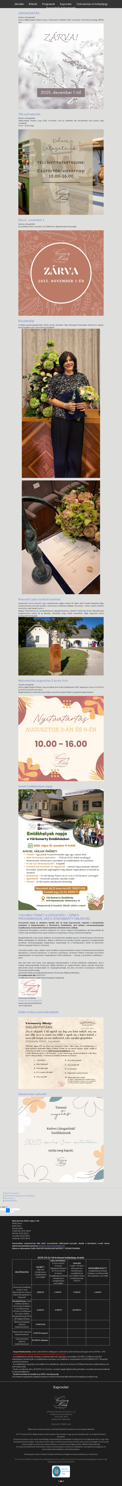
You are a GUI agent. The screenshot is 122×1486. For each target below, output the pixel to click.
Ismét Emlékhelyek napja (35, 786)
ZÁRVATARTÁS (28, 13)
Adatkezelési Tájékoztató (61, 1419)
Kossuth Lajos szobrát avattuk (39, 599)
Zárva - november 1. (31, 220)
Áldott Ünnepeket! (12, 1193)
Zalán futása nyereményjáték (38, 1012)
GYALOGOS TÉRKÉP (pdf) (61, 1424)
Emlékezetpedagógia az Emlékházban (20, 1196)
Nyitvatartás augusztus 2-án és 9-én (43, 680)
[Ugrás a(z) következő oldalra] (15, 1209)
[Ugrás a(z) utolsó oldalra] (18, 1209)
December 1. (10, 1198)
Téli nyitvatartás (29, 114)
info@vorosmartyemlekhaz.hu (30, 1001)
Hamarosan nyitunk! (32, 1094)
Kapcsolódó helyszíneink (61, 7)
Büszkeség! (26, 321)
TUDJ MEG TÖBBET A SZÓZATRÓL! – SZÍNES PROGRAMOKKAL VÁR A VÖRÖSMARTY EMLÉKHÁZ (54, 916)
